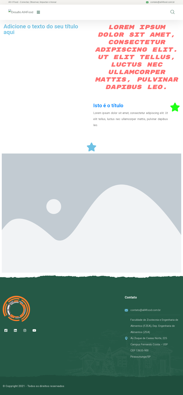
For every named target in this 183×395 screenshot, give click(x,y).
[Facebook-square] (6, 330)
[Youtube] (34, 330)
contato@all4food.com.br (162, 2)
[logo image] (20, 12)
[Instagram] (25, 330)
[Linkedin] (15, 330)
